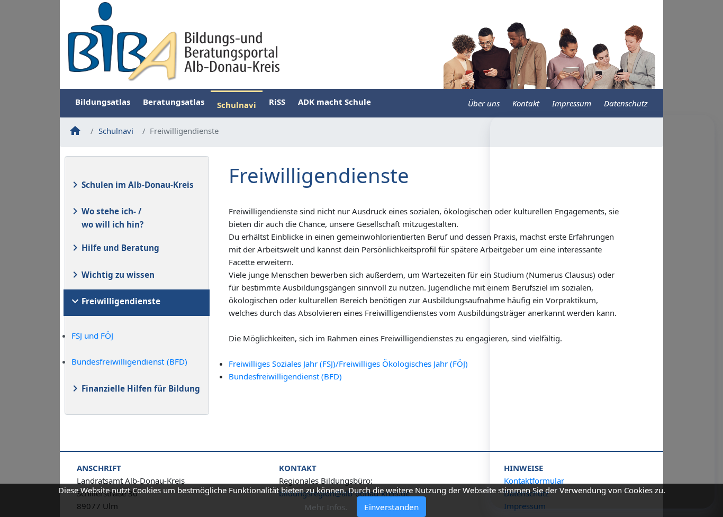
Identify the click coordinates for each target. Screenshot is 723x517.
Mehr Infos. (325, 506)
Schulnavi (115, 130)
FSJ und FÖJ (92, 335)
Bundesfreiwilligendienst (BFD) (129, 361)
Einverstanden (391, 506)
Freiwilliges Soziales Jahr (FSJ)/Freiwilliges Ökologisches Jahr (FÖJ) (348, 363)
